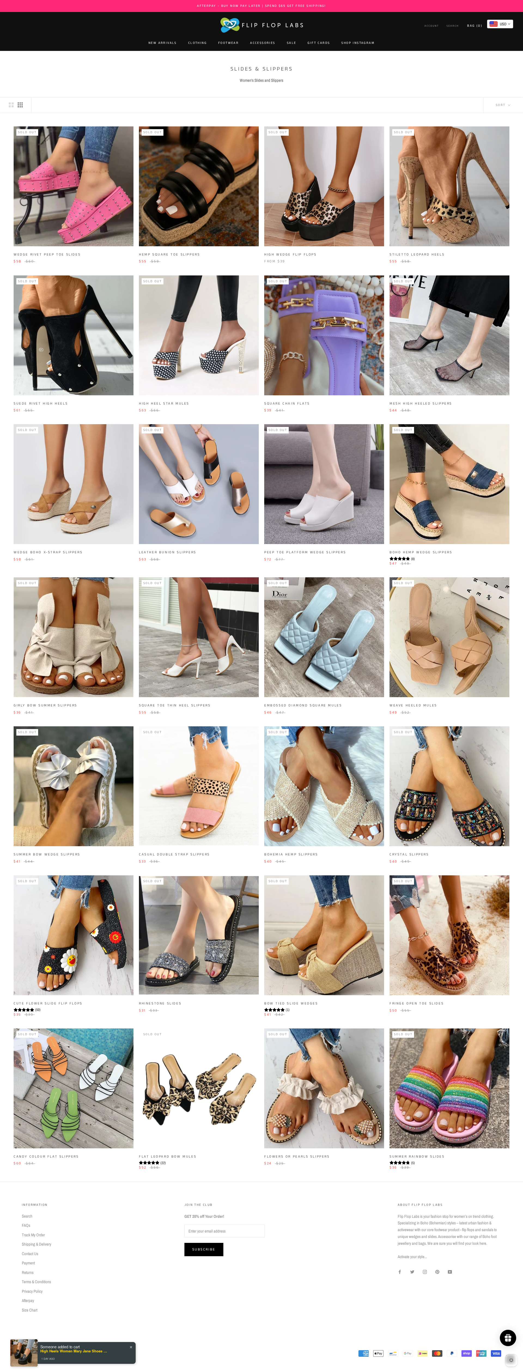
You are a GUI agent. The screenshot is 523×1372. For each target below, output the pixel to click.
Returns (28, 1272)
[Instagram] (425, 1271)
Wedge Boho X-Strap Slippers (48, 552)
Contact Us (30, 1253)
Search (452, 26)
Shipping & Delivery (36, 1244)
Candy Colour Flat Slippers (46, 1156)
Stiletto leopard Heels (417, 254)
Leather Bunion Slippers (167, 552)
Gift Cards (319, 43)
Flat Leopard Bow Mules (167, 1156)
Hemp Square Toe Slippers (169, 254)
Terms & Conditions (36, 1282)
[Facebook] (400, 1271)
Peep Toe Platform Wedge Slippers (305, 552)
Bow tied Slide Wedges (291, 1003)
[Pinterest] (437, 1271)
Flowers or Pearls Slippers (297, 1156)
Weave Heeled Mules (413, 705)
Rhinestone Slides (160, 1003)
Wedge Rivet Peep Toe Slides (47, 254)
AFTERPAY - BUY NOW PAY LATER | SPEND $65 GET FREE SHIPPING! (261, 6)
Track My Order (33, 1235)
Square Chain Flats (287, 403)
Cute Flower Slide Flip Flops (48, 1003)
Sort (501, 105)
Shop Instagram (358, 43)
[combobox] (500, 24)
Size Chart (29, 1310)
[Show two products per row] (11, 104)
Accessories (262, 43)
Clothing (197, 43)
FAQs (26, 1225)
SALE (291, 43)
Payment (28, 1263)
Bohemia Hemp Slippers (291, 854)
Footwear (228, 43)
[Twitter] (412, 1271)
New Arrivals (162, 43)
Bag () (474, 25)
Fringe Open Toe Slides (417, 1003)
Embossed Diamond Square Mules (303, 705)
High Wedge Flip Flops (290, 254)
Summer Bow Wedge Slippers (47, 854)
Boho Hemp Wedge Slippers (421, 552)
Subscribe (203, 1249)
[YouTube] (450, 1271)
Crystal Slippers (409, 854)
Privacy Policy (32, 1291)
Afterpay (28, 1300)
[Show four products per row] (20, 104)
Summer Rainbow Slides (417, 1156)
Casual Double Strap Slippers (174, 854)
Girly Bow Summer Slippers (45, 705)
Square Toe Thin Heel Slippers (175, 705)
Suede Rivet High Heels (41, 403)
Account (431, 26)
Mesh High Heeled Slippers (421, 403)
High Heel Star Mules (164, 403)
